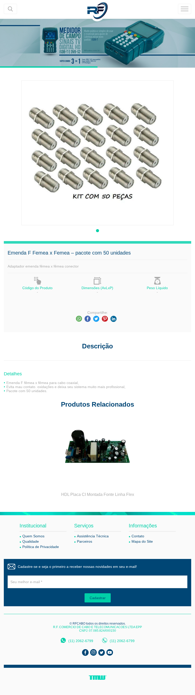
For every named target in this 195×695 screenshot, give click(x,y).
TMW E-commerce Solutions (97, 677)
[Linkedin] (113, 319)
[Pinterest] (105, 319)
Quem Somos (33, 536)
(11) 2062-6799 (80, 641)
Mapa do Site (142, 541)
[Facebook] (88, 319)
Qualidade (30, 541)
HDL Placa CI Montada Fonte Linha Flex (97, 494)
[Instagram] (93, 652)
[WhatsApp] (79, 319)
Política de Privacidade (40, 547)
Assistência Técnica (93, 536)
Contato (138, 536)
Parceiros (84, 541)
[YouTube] (109, 652)
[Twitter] (96, 319)
